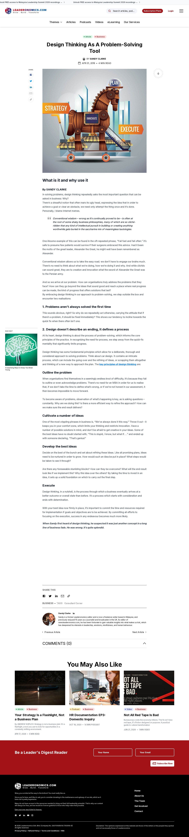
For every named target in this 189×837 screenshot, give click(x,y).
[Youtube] (28, 815)
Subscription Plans (152, 11)
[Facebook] (16, 815)
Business (101, 37)
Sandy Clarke (98, 59)
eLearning (113, 22)
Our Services (132, 22)
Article (88, 37)
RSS (62, 831)
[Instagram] (32, 815)
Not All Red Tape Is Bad (141, 715)
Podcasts (85, 22)
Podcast (75, 709)
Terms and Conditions (50, 831)
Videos (99, 22)
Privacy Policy (20, 831)
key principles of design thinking (117, 364)
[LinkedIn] (24, 815)
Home (137, 790)
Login (171, 11)
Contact (138, 811)
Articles (71, 22)
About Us (139, 796)
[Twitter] (20, 815)
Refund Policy (33, 831)
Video (129, 709)
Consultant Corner (73, 603)
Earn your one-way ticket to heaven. (28, 810)
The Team (139, 801)
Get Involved (140, 806)
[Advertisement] (94, 557)
